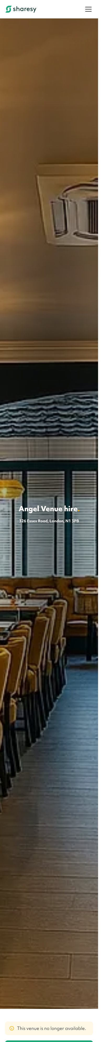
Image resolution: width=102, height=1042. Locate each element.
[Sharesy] (21, 9)
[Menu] (88, 9)
